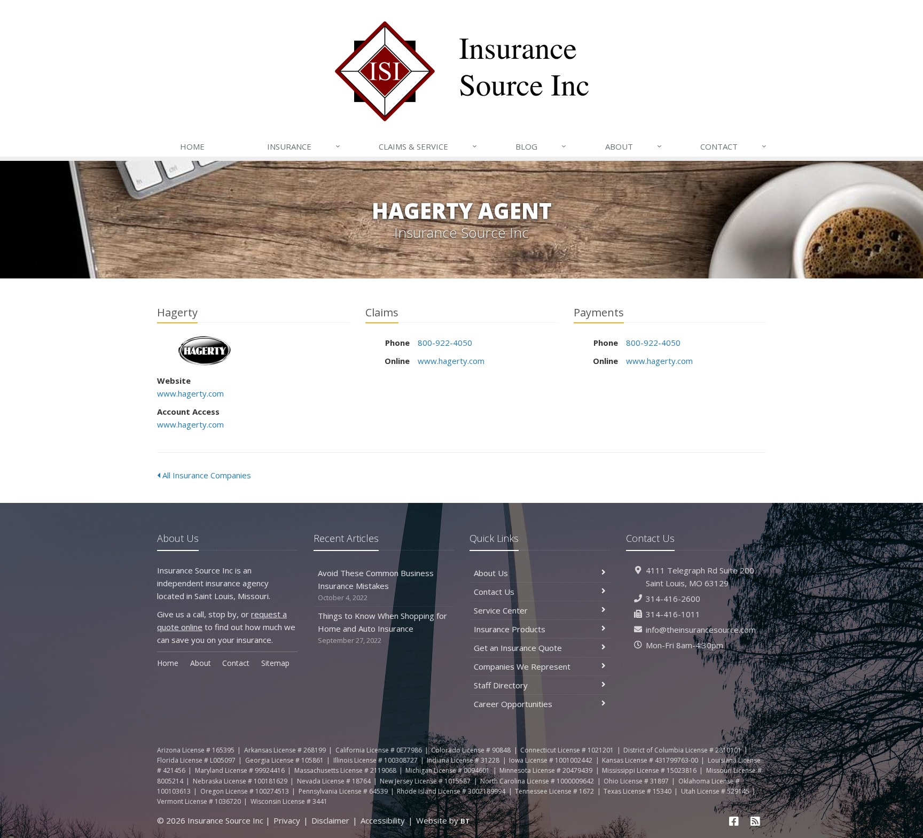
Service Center (501, 610)
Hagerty (205, 351)
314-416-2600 (673, 598)
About (633, 146)
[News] (755, 821)
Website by (443, 820)
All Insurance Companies (205, 475)
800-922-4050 (445, 342)
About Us (491, 573)
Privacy (286, 820)
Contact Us (494, 591)
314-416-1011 (673, 614)
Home (192, 146)
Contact (733, 146)
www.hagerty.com (190, 393)
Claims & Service (428, 146)
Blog (540, 146)
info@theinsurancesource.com (701, 629)
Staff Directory (501, 685)
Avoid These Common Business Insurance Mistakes (376, 585)
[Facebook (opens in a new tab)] (734, 821)
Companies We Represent (522, 666)
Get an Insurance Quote (518, 647)
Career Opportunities (513, 704)
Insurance (303, 146)
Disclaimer (330, 820)
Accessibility (383, 820)
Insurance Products (509, 629)
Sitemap (275, 663)
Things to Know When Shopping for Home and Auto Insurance (382, 627)
